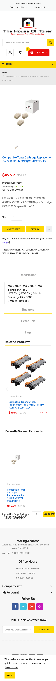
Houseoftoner (16, 183)
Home (4, 72)
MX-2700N (39, 249)
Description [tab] (28, 275)
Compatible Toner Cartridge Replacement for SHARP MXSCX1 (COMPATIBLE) (16, 496)
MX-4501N (15, 253)
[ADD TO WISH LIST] (37, 409)
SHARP (35, 253)
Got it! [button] (10, 675)
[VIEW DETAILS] (31, 409)
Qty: (4, 216)
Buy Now (35, 229)
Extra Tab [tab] (28, 321)
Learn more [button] (11, 667)
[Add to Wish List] (49, 229)
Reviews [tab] (28, 309)
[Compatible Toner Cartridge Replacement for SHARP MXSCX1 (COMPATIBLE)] (16, 147)
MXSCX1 (26, 253)
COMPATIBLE (14, 249)
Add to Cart (13, 229)
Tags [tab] (28, 332)
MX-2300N (27, 249)
